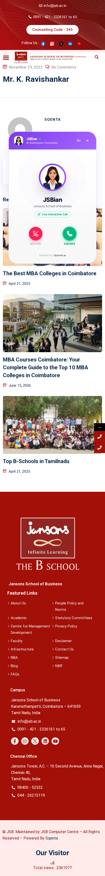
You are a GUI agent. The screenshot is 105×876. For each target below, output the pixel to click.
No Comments (63, 67)
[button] (6, 57)
